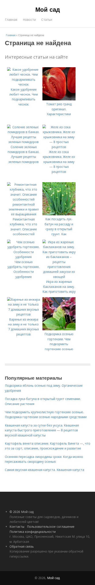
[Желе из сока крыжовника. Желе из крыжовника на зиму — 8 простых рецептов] (59, 147)
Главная (11, 19)
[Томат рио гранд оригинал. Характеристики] (59, 99)
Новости (29, 19)
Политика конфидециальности (33, 532)
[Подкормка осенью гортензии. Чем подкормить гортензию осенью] (59, 329)
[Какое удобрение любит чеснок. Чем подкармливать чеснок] (23, 84)
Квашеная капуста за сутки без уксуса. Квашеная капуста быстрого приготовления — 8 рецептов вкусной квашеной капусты (42, 430)
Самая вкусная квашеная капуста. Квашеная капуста (44, 470)
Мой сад (47, 9)
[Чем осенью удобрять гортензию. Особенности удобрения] (23, 257)
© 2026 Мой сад (22, 512)
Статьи (46, 19)
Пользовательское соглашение (50, 526)
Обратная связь (22, 546)
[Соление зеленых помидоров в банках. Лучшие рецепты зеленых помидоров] (23, 142)
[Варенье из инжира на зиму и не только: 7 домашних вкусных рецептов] (23, 314)
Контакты (17, 526)
